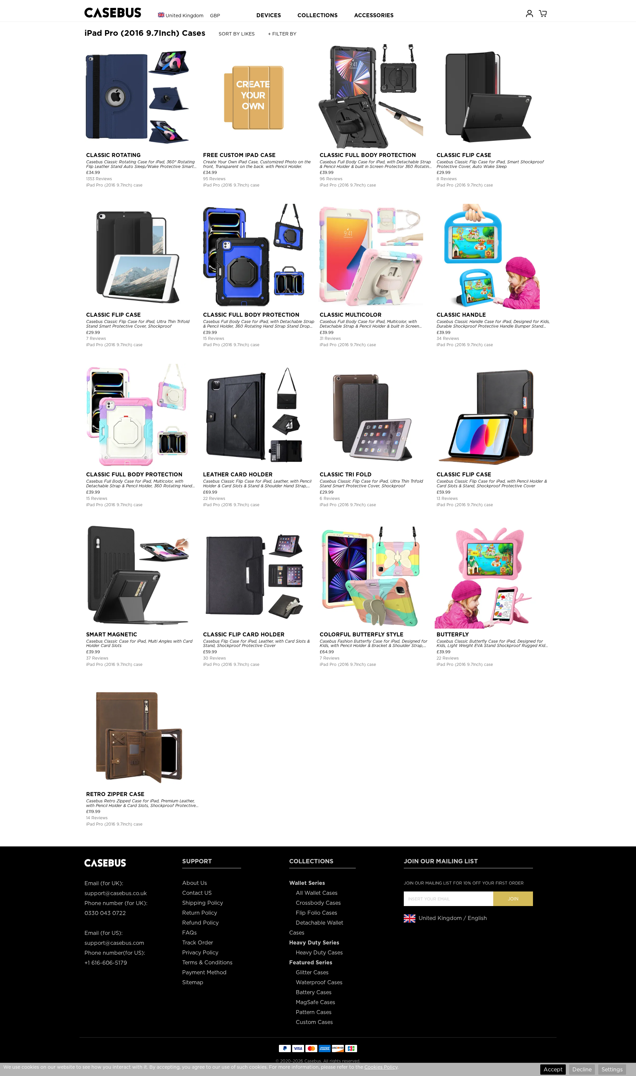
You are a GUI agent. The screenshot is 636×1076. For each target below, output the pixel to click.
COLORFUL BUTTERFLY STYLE (361, 634)
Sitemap (192, 982)
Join (513, 898)
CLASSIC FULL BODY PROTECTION (368, 155)
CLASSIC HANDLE (461, 315)
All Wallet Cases (317, 893)
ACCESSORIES (374, 15)
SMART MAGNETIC (111, 634)
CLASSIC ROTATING (113, 155)
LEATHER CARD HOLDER (238, 474)
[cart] (543, 13)
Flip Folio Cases (316, 913)
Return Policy (199, 913)
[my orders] (530, 13)
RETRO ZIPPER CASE (115, 794)
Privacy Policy (200, 952)
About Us (194, 883)
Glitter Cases (312, 972)
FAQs (189, 933)
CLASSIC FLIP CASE (464, 155)
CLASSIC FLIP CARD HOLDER (244, 634)
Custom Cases (314, 1022)
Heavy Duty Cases (319, 952)
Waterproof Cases (319, 982)
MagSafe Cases (315, 1002)
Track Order (197, 943)
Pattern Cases (314, 1012)
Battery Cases (314, 992)
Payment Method (204, 972)
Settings (612, 1069)
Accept (553, 1069)
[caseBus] (112, 13)
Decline (582, 1069)
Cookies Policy (381, 1067)
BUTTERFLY (453, 634)
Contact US (197, 893)
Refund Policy (200, 923)
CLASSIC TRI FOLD (346, 474)
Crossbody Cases (318, 903)
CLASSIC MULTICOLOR (351, 315)
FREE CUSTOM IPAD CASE (239, 155)
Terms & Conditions (207, 962)
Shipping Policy (202, 903)
